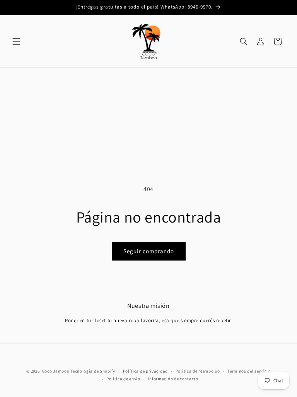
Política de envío (123, 378)
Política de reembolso (198, 371)
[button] (16, 41)
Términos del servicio (249, 371)
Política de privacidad (145, 371)
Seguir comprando (148, 251)
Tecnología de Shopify (92, 371)
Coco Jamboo (56, 371)
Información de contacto (173, 378)
